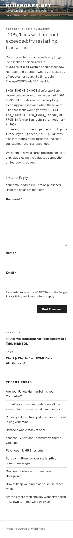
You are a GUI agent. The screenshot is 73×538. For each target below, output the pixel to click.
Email (11, 272)
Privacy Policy (14, 296)
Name (11, 253)
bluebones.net (29, 6)
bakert (44, 29)
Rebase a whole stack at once (26, 430)
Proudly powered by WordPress (25, 528)
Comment (14, 199)
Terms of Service (37, 296)
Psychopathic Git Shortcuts (25, 450)
